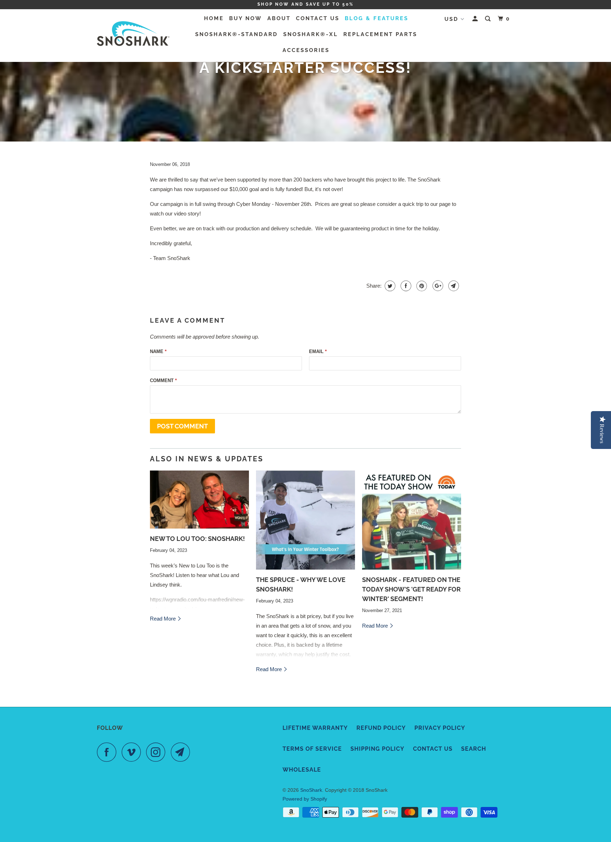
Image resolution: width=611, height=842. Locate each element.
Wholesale (302, 769)
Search (473, 748)
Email (318, 351)
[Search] (489, 18)
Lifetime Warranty (315, 728)
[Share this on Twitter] (389, 286)
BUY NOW (245, 18)
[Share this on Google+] (437, 286)
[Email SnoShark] (182, 752)
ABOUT (279, 18)
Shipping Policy (377, 748)
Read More (163, 619)
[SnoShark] (133, 35)
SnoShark (311, 790)
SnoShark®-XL (310, 34)
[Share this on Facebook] (405, 286)
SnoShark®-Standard (236, 34)
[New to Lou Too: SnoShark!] (199, 500)
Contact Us (433, 748)
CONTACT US (317, 18)
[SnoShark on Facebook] (108, 752)
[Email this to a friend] (453, 286)
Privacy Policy (439, 728)
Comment (163, 380)
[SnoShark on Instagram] (157, 752)
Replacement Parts (380, 34)
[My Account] (476, 18)
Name (158, 351)
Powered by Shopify (305, 799)
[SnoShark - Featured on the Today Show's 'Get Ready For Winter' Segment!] (411, 520)
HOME (214, 18)
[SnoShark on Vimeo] (133, 752)
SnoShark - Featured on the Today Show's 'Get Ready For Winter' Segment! (411, 589)
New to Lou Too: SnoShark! (197, 538)
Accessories (306, 50)
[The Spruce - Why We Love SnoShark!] (305, 520)
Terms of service (312, 748)
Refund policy (381, 728)
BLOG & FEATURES (376, 18)
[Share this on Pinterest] (421, 286)
